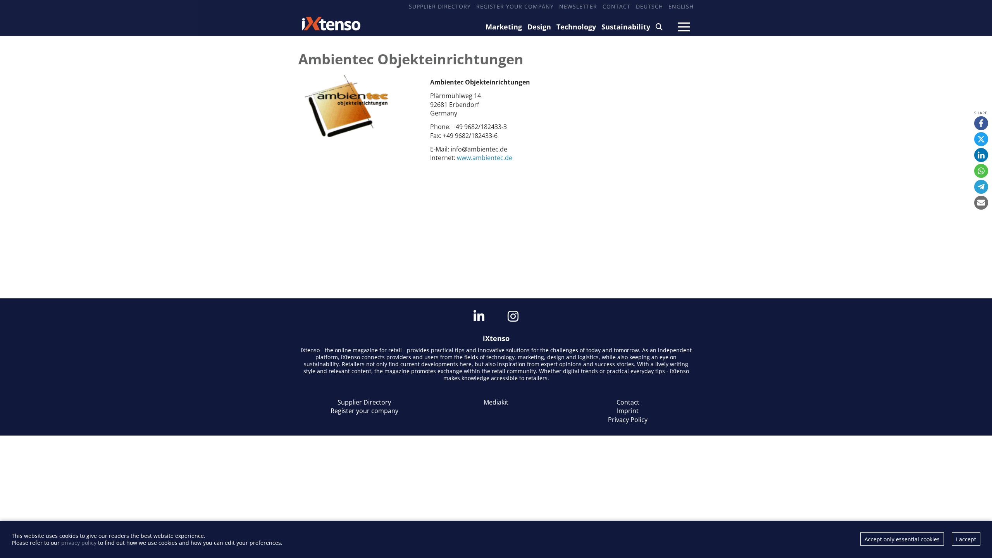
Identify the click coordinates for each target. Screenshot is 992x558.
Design (539, 26)
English (681, 6)
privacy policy (78, 542)
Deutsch (649, 6)
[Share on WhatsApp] (981, 171)
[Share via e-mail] (981, 203)
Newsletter (578, 6)
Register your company (515, 6)
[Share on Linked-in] (981, 155)
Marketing (504, 26)
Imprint (628, 410)
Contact (616, 6)
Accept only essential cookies (902, 539)
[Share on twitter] (981, 139)
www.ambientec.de (484, 157)
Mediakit (496, 402)
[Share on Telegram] (981, 187)
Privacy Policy (628, 419)
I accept (966, 539)
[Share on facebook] (981, 123)
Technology (576, 26)
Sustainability (625, 26)
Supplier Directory (440, 6)
